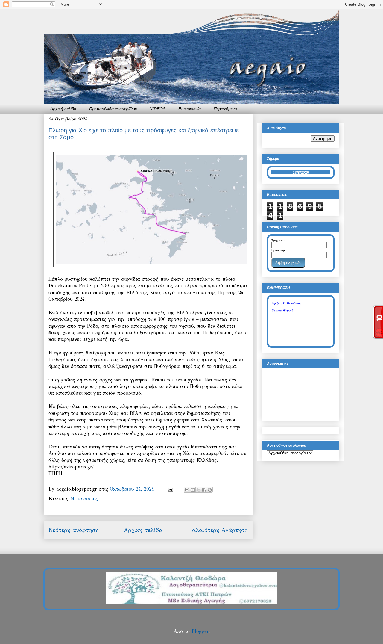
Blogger (200, 631)
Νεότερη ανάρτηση (73, 530)
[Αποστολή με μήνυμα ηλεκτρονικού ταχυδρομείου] (187, 490)
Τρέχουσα (278, 240)
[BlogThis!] (193, 490)
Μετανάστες (84, 498)
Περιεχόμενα (225, 108)
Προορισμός (279, 250)
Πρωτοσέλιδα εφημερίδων (113, 108)
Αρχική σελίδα (63, 108)
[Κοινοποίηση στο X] (198, 490)
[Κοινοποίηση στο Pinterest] (210, 490)
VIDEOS (157, 108)
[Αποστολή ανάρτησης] (170, 489)
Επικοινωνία (189, 108)
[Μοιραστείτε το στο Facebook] (204, 490)
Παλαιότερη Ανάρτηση (218, 530)
